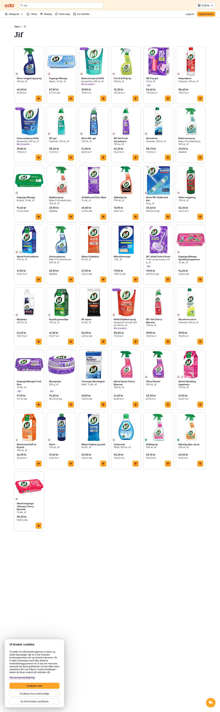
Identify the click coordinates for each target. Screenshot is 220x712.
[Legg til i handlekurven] (39, 98)
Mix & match (87, 84)
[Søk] (21, 5)
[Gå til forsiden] (9, 5)
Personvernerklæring (22, 677)
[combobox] (62, 5)
